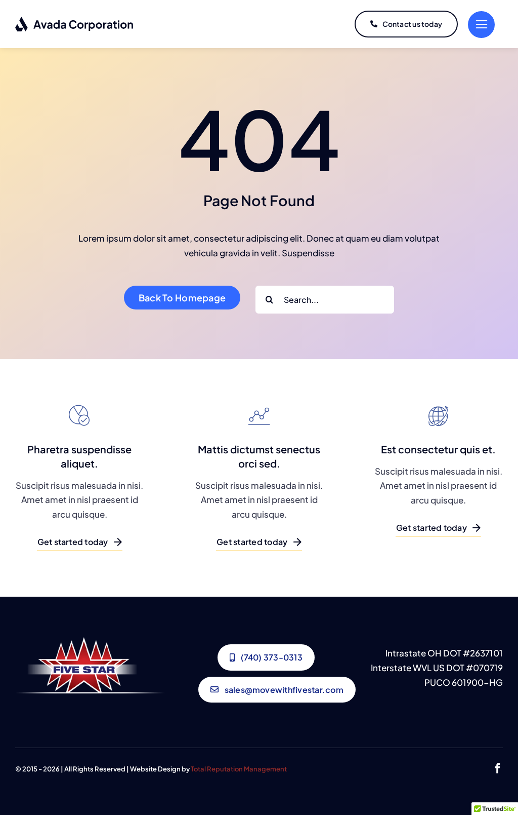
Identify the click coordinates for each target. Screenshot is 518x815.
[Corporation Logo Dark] (74, 20)
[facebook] (498, 768)
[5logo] (90, 641)
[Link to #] (481, 24)
